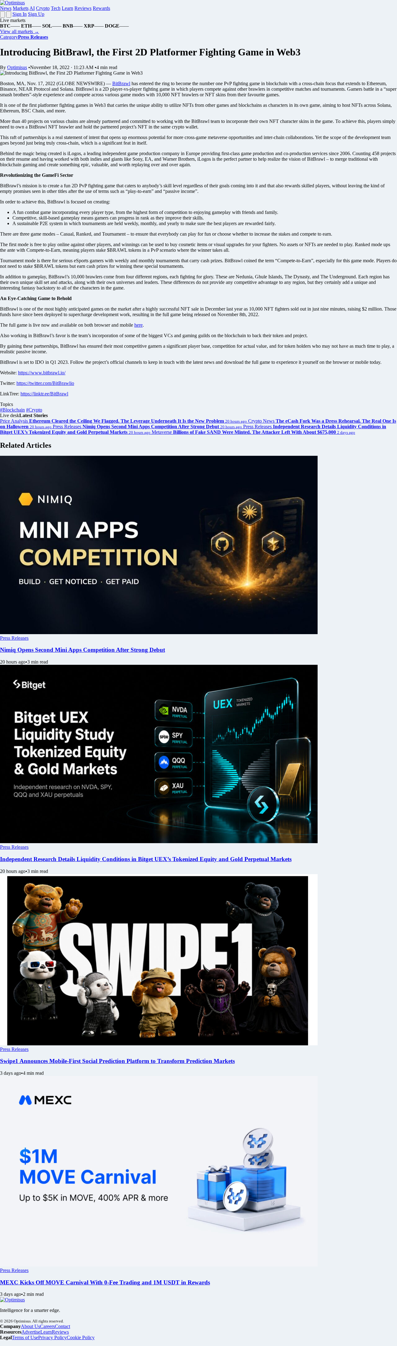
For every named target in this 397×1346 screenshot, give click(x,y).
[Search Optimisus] (8, 14)
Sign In (19, 14)
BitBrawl (121, 83)
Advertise (30, 1332)
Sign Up (36, 14)
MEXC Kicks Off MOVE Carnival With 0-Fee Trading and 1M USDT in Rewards (105, 1282)
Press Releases (14, 638)
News (5, 8)
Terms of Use (25, 1337)
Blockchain (12, 409)
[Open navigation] (2, 14)
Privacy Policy (52, 1337)
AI (32, 8)
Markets (21, 8)
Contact (62, 1326)
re (141, 325)
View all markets (19, 31)
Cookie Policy (81, 1337)
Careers (47, 1326)
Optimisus (17, 67)
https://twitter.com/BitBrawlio (45, 383)
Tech (55, 8)
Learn (67, 8)
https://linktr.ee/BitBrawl (44, 393)
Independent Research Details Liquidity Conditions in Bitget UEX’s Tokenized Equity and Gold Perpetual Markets (146, 859)
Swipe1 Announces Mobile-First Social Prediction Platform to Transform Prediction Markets (117, 1061)
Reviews (82, 8)
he (136, 325)
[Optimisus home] (12, 2)
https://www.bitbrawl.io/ (41, 372)
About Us (30, 1326)
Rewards (101, 8)
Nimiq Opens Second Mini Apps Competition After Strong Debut (82, 650)
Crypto (43, 8)
